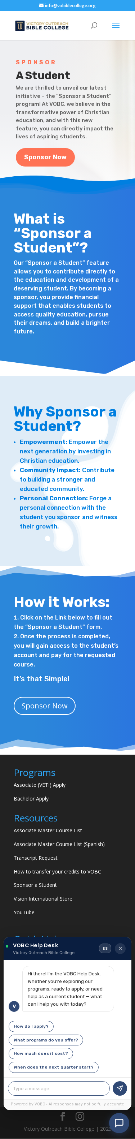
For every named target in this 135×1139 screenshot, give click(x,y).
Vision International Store (43, 898)
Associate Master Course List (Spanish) (59, 844)
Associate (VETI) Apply (40, 784)
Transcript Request (36, 857)
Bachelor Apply (31, 798)
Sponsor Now (45, 157)
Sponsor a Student (35, 884)
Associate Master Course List (48, 830)
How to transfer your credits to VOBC (57, 871)
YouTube (24, 912)
